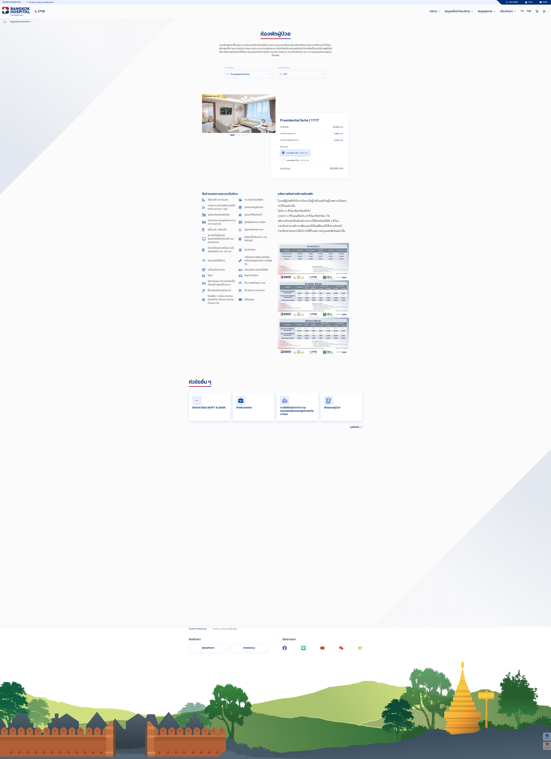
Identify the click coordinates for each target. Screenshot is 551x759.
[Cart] (537, 11)
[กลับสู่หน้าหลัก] (16, 11)
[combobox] (254, 2)
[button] (525, 11)
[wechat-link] (341, 648)
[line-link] (303, 648)
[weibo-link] (360, 648)
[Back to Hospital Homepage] (4, 22)
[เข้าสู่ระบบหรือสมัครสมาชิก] (544, 11)
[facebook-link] (285, 648)
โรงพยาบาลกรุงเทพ (198, 629)
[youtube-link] (322, 648)
